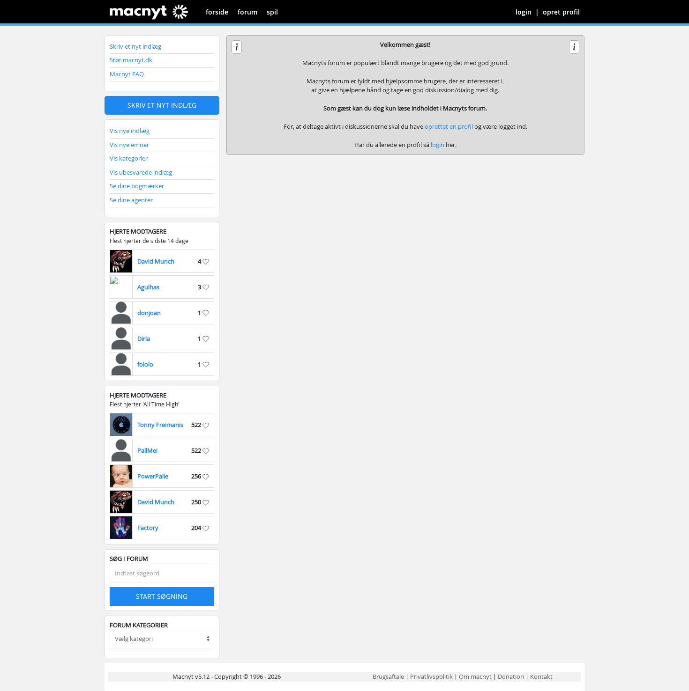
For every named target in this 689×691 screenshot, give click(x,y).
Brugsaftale (388, 676)
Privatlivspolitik (431, 676)
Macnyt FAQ (127, 74)
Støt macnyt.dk (131, 60)
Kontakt (541, 676)
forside (217, 11)
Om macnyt (475, 676)
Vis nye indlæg (130, 130)
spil (272, 11)
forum (247, 11)
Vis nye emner (129, 144)
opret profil (561, 11)
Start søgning (161, 596)
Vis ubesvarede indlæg (141, 172)
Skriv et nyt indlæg (135, 46)
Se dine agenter (131, 200)
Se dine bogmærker (137, 186)
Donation (511, 676)
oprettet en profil (449, 126)
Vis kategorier (129, 158)
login (524, 11)
